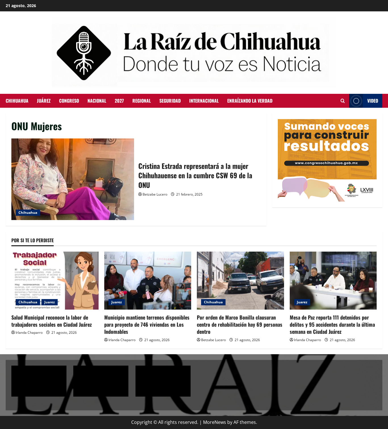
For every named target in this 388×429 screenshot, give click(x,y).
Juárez (44, 100)
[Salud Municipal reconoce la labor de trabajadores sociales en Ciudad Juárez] (55, 281)
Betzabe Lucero (155, 194)
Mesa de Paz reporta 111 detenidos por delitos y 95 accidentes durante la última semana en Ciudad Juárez (332, 324)
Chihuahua (17, 100)
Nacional (96, 100)
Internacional (204, 100)
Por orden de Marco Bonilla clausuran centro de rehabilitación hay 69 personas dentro (239, 324)
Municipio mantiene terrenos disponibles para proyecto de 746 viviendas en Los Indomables (146, 324)
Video (372, 100)
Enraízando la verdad (249, 100)
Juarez (49, 302)
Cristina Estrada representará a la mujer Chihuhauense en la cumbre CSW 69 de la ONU (72, 179)
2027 (119, 100)
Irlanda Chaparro (29, 332)
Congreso (69, 100)
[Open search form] (343, 100)
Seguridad (170, 100)
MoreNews (214, 422)
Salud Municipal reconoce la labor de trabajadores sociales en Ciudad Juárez (51, 321)
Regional (141, 100)
